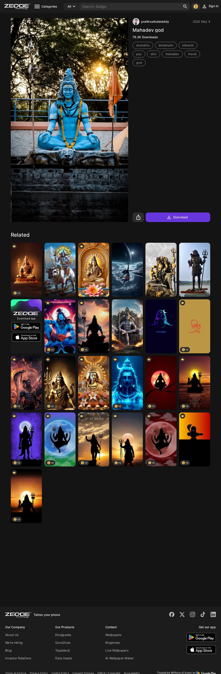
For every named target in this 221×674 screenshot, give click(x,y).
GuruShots (62, 642)
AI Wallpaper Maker (119, 658)
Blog (8, 650)
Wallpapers (113, 635)
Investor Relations (18, 658)
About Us (12, 635)
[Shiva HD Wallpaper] (127, 270)
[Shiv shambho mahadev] (161, 326)
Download (180, 217)
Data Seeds (63, 658)
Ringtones (112, 642)
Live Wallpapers (116, 650)
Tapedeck (62, 650)
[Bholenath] (194, 270)
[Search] (185, 6)
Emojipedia (63, 635)
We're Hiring (14, 642)
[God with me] (93, 270)
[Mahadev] (161, 270)
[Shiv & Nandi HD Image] (60, 270)
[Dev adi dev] (93, 383)
